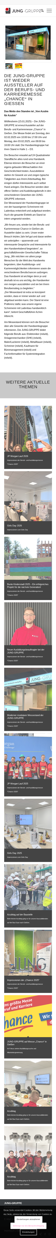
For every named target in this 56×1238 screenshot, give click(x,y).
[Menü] (48, 11)
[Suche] (41, 11)
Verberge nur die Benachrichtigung (28, 1226)
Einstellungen (28, 1232)
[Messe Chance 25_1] (18, 66)
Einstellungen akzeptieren (28, 1219)
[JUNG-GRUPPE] (23, 11)
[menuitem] (41, 11)
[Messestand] (28, 43)
